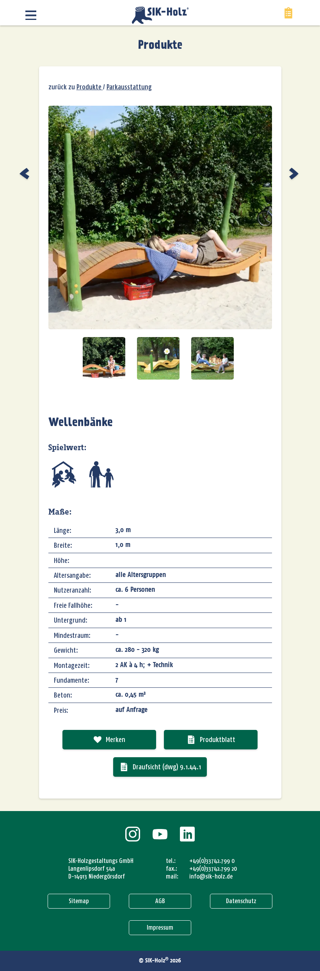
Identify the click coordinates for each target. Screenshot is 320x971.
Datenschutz (241, 901)
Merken (115, 739)
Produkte (160, 45)
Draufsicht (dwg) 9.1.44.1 (167, 767)
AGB (160, 901)
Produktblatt (217, 739)
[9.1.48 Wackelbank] (25, 173)
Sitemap (79, 901)
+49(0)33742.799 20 (213, 868)
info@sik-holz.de (211, 876)
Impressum (160, 927)
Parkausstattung (129, 87)
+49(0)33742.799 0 (212, 860)
